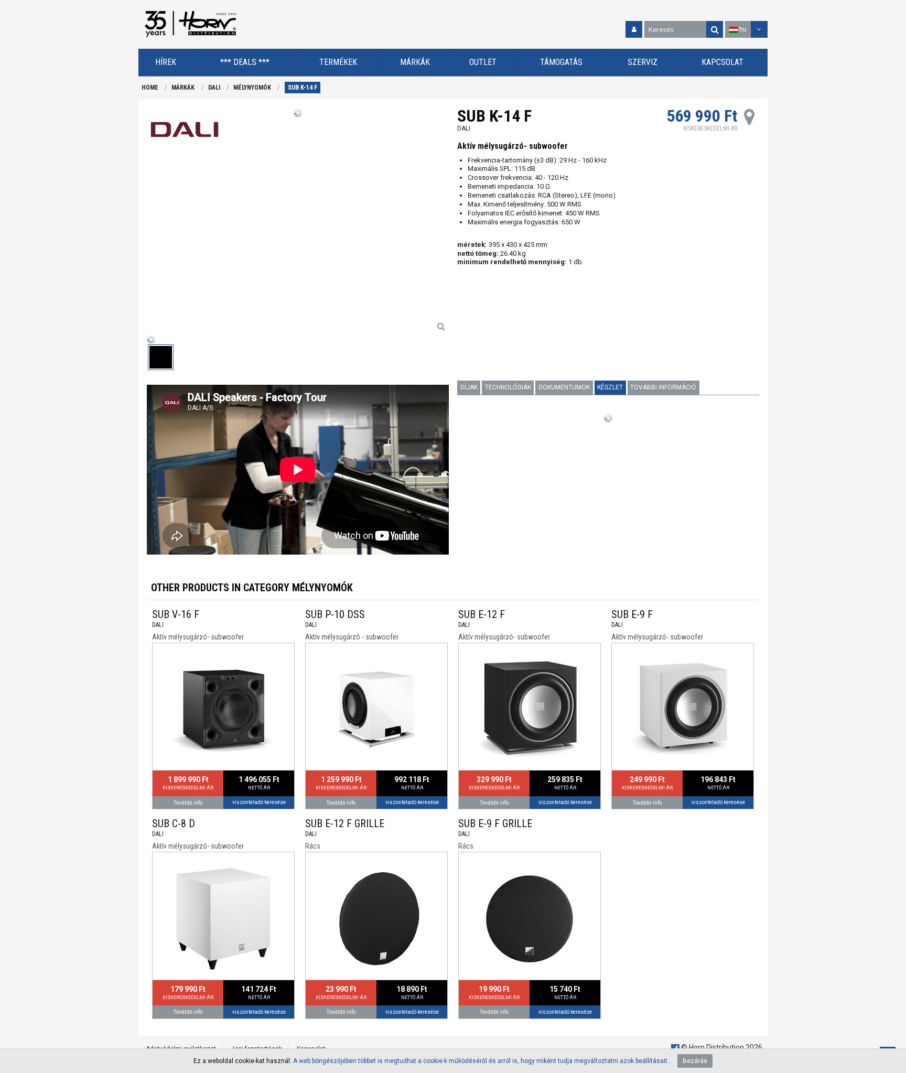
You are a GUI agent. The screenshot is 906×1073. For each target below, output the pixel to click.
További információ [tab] (663, 387)
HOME (150, 87)
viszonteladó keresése (259, 802)
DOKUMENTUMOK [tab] (564, 387)
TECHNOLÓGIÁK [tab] (508, 387)
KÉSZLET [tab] (610, 387)
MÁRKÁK (183, 87)
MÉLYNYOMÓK (252, 87)
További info (188, 803)
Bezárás (695, 1061)
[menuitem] (165, 63)
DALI (214, 87)
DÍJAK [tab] (469, 387)
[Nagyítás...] (441, 326)
